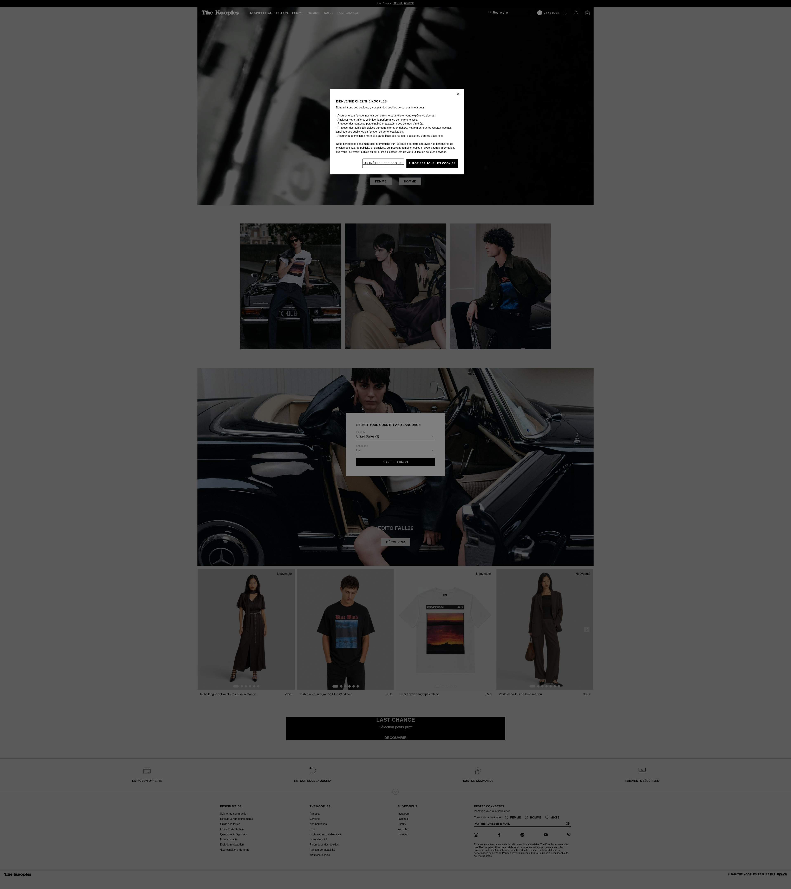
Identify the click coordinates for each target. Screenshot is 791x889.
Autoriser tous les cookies (432, 163)
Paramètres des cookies (383, 163)
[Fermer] (458, 93)
